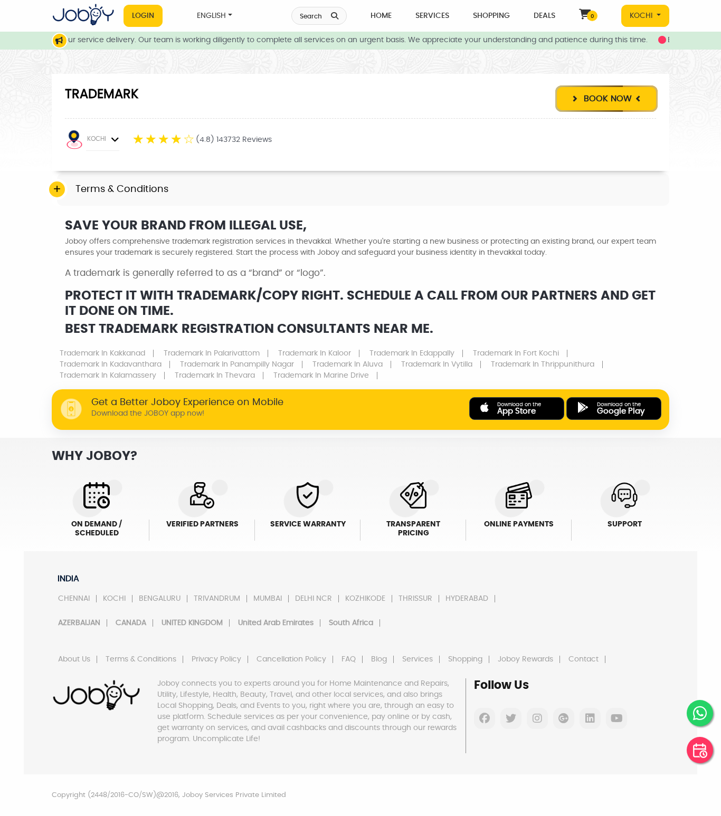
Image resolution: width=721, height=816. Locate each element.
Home (381, 16)
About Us (74, 659)
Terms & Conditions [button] (121, 189)
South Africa (351, 623)
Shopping (491, 16)
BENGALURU (160, 598)
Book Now (606, 98)
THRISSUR (415, 598)
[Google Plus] (563, 718)
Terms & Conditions (141, 659)
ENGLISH (211, 16)
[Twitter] (510, 718)
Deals (544, 16)
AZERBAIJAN (79, 623)
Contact (583, 659)
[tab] (363, 190)
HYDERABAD (466, 598)
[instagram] (537, 718)
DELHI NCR (313, 598)
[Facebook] (484, 718)
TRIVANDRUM (217, 598)
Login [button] (143, 16)
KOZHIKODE (365, 598)
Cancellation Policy (291, 659)
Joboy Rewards (525, 659)
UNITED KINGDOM (192, 623)
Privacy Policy (216, 659)
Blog (379, 659)
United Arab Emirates (276, 623)
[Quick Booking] (700, 750)
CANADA (131, 623)
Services (432, 16)
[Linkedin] (590, 718)
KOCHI (642, 16)
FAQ (348, 659)
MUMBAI (267, 598)
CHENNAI (74, 598)
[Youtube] (616, 718)
